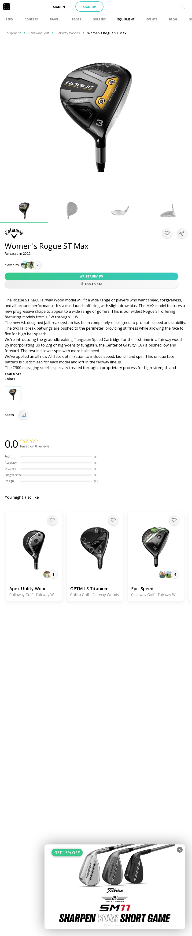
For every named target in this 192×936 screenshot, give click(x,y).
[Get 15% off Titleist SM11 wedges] (114, 886)
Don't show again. (116, 925)
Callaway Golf (38, 33)
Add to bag (93, 284)
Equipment (13, 33)
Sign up (89, 6)
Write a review (91, 276)
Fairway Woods (68, 33)
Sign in (59, 6)
